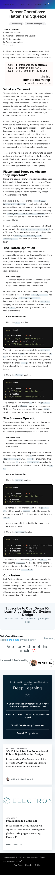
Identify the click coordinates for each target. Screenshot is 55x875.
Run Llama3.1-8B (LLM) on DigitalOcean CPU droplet (27, 716)
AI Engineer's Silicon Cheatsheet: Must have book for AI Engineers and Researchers (28, 705)
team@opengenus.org (12, 861)
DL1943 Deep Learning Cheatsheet (27, 725)
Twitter (38, 865)
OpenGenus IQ (9, 857)
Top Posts (18, 865)
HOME (22, 4)
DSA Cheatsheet (10, 4)
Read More (48, 638)
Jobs (30, 4)
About (38, 4)
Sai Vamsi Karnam (11, 636)
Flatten (34, 592)
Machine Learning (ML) (35, 24)
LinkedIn (28, 865)
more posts (12, 639)
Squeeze (46, 592)
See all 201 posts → (27, 733)
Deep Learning (16, 24)
